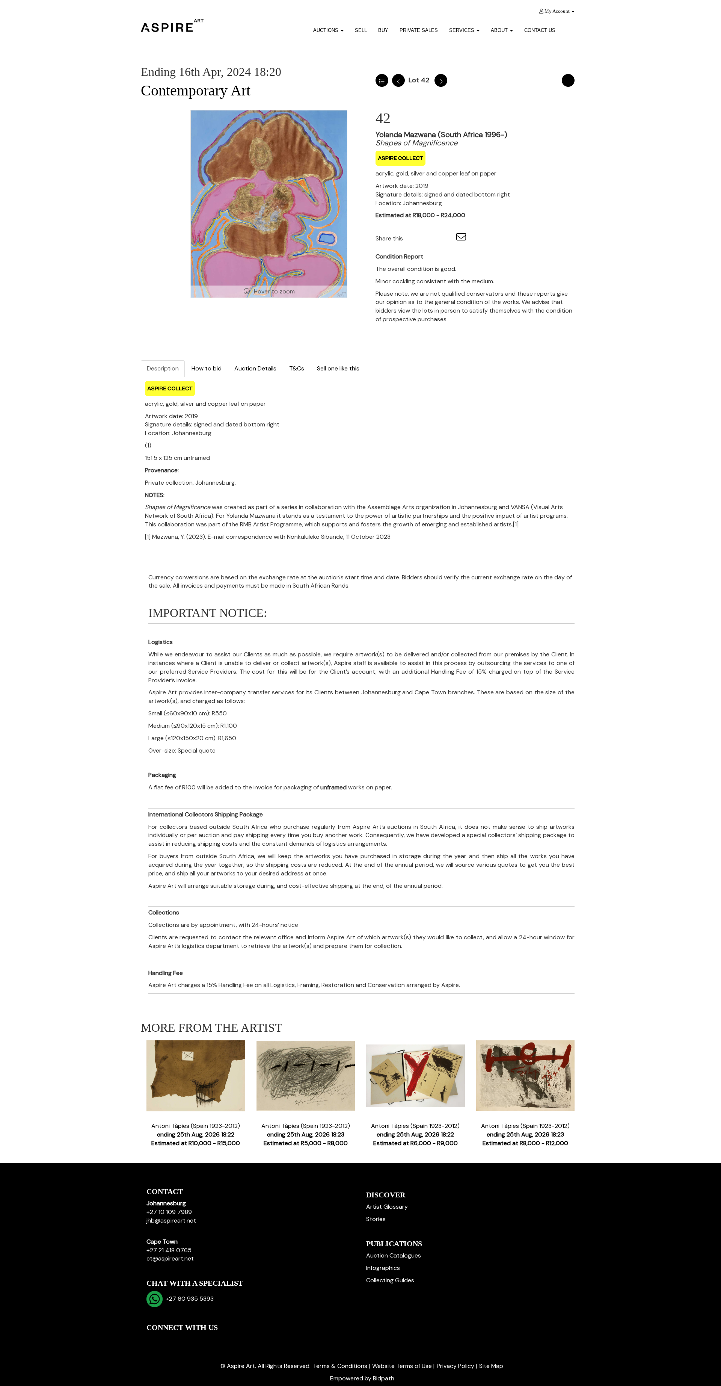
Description (163, 368)
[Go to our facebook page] (153, 1340)
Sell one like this (338, 368)
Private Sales (419, 30)
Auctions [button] (326, 30)
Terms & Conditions (340, 1366)
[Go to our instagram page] (446, 238)
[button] (570, 27)
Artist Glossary (387, 1207)
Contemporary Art (195, 90)
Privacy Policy (455, 1366)
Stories (376, 1219)
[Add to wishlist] (568, 80)
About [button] (500, 30)
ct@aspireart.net (170, 1258)
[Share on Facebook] (415, 238)
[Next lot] (440, 80)
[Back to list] (382, 80)
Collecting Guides (390, 1280)
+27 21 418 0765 (169, 1250)
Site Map (491, 1366)
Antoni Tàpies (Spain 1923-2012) (195, 1134)
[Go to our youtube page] (185, 1340)
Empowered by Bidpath (362, 1378)
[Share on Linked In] (431, 238)
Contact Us (539, 30)
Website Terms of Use (402, 1366)
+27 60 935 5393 (188, 1299)
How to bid (207, 368)
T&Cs (296, 368)
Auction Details (255, 368)
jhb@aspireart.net (171, 1220)
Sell (361, 30)
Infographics (383, 1268)
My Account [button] (557, 11)
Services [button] (462, 30)
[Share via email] (462, 238)
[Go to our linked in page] (169, 1340)
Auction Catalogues (393, 1255)
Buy (383, 30)
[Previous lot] (398, 80)
